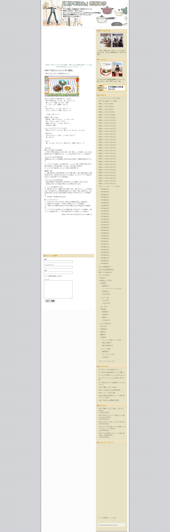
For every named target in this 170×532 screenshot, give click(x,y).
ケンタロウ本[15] (104, 275)
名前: (45, 259)
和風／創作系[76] (107, 345)
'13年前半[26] (104, 214)
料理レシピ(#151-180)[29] (107, 117)
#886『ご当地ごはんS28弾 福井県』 (110, 390)
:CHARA (101, 412)
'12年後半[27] (104, 211)
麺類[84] (103, 334)
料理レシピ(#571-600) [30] (107, 156)
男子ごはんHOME (75, 65)
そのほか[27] (106, 320)
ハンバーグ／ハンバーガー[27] (111, 288)
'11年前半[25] (104, 203)
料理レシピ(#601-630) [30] (107, 159)
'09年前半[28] (104, 192)
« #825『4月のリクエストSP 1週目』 (57, 65)
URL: (45, 270)
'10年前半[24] (104, 197)
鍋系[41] (103, 332)
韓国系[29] (105, 351)
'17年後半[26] (104, 238)
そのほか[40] (106, 294)
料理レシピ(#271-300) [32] (107, 128)
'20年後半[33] (104, 247)
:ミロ (109, 428)
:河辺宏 (106, 435)
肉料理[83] (105, 286)
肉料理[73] (105, 312)
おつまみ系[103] (105, 323)
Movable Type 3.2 (112, 525)
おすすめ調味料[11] (105, 267)
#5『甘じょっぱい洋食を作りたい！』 (111, 369)
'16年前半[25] (104, 230)
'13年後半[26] (104, 216)
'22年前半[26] (104, 255)
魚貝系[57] (105, 314)
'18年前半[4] (104, 241)
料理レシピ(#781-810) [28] (107, 175)
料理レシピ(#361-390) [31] (107, 137)
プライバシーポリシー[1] (106, 361)
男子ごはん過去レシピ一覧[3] (108, 101)
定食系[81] (103, 329)
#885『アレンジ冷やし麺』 (107, 393)
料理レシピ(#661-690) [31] (107, 164)
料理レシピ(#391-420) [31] (107, 139)
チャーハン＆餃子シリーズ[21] (111, 340)
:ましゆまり (102, 417)
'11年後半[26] (104, 205)
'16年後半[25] (104, 233)
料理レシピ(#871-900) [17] (107, 183)
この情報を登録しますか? (54, 276)
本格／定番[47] (106, 343)
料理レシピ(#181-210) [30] (107, 120)
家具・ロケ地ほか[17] (105, 272)
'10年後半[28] (104, 200)
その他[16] (105, 357)
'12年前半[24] (104, 208)
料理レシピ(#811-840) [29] (107, 178)
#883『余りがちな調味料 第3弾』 (109, 400)
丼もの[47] (103, 326)
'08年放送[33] (104, 189)
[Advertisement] (69, 46)
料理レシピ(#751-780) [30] (107, 172)
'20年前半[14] (104, 244)
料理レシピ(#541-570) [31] (107, 153)
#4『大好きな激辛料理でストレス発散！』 (112, 372)
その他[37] (102, 278)
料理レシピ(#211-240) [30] (107, 123)
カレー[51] (103, 306)
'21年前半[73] (104, 249)
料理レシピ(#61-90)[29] (106, 109)
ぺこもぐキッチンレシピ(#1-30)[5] (109, 98)
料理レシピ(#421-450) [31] (107, 142)
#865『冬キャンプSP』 (106, 422)
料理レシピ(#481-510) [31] (107, 148)
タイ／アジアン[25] (108, 354)
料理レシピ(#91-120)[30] (106, 112)
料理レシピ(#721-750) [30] (107, 170)
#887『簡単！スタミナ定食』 (108, 387)
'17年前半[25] (104, 236)
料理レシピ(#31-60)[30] (106, 106)
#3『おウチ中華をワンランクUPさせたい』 (112, 375)
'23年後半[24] (104, 260)
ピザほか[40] (106, 303)
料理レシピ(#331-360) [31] (107, 134)
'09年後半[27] (104, 194)
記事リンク (90, 214)
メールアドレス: (49, 265)
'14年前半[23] (104, 219)
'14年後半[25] (104, 222)
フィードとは (111, 518)
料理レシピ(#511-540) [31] (107, 150)
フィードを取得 (102, 518)
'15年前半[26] (104, 225)
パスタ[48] (105, 300)
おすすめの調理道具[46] (106, 269)
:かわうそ (121, 408)
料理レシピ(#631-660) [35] (107, 161)
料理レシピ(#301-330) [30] (107, 131)
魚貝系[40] (105, 291)
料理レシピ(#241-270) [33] (107, 126)
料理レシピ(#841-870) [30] (107, 181)
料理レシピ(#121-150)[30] (107, 115)
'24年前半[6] (104, 263)
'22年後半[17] (104, 258)
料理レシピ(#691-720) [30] (107, 167)
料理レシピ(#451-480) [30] (107, 145)
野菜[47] (104, 317)
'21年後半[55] (104, 252)
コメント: (47, 279)
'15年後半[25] (104, 227)
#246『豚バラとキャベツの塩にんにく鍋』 (112, 415)
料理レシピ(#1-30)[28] (106, 104)
